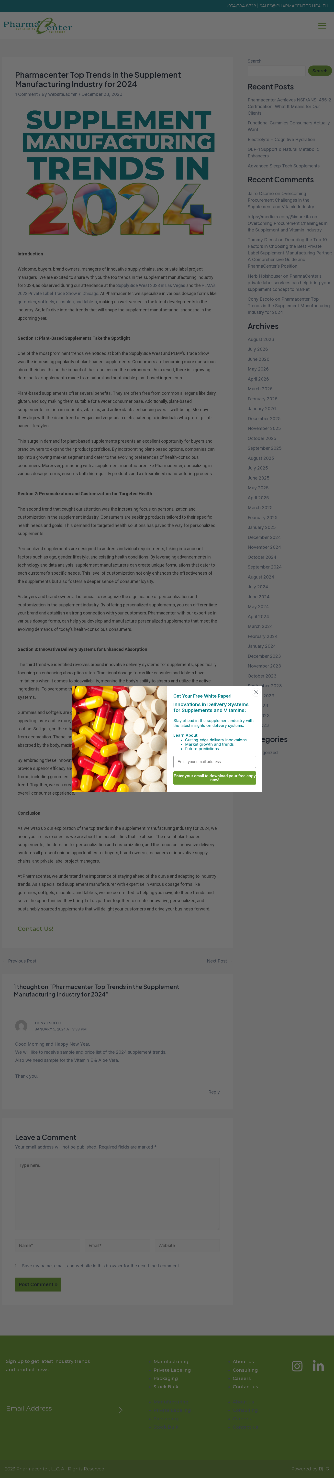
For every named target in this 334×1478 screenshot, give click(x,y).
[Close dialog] (256, 692)
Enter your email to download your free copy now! (215, 778)
